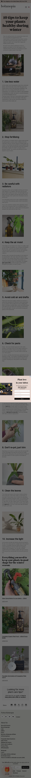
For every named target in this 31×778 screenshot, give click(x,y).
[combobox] (22, 396)
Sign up (22, 398)
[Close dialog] (30, 376)
